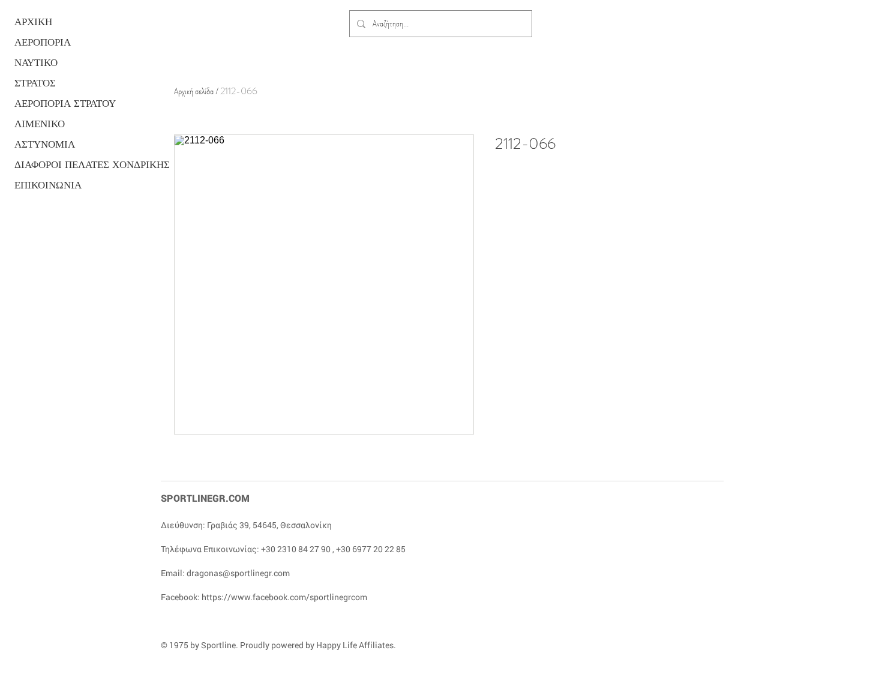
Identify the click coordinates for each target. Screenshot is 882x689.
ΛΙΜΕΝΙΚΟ (39, 124)
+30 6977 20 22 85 (371, 549)
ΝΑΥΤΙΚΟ (36, 62)
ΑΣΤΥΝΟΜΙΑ (44, 144)
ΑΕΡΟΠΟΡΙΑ (42, 42)
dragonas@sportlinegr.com (238, 573)
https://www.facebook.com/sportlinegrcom (284, 597)
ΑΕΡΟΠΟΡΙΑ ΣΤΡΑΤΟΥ (60, 103)
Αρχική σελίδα (194, 91)
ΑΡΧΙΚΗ (33, 22)
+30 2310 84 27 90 (296, 549)
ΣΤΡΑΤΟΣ (35, 83)
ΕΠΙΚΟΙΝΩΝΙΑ (48, 185)
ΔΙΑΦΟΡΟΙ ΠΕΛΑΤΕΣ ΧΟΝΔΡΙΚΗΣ (60, 164)
